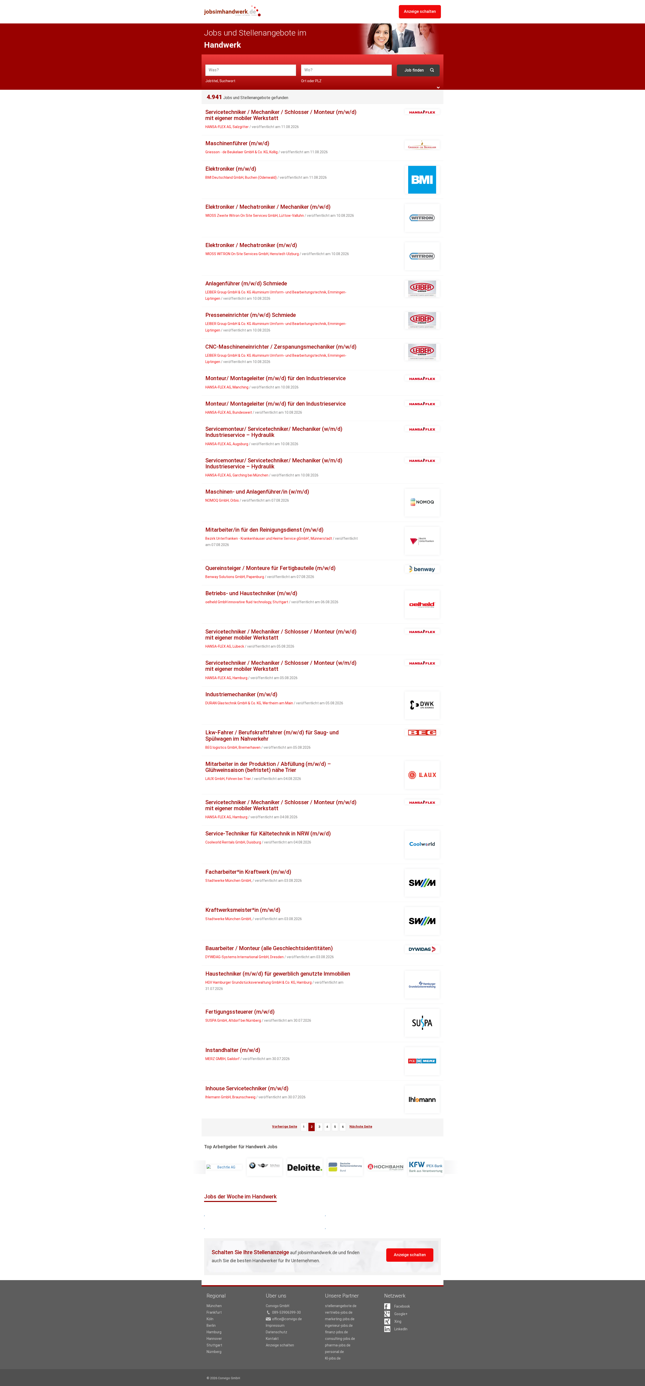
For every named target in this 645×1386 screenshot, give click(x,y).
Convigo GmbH (277, 1306)
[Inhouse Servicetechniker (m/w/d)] (422, 1099)
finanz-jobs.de (336, 1332)
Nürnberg (214, 1352)
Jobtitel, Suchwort (220, 81)
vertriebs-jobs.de (338, 1312)
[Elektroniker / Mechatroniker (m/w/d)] (422, 256)
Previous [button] (199, 1167)
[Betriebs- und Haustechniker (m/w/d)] (422, 604)
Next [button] (451, 1167)
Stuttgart (214, 1345)
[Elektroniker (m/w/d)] (422, 180)
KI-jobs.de (333, 1358)
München (214, 1306)
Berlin (211, 1325)
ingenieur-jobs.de (339, 1325)
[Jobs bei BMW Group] (264, 1167)
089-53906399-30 (286, 1312)
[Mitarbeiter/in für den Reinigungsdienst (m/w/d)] (422, 541)
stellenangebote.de (341, 1306)
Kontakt (272, 1339)
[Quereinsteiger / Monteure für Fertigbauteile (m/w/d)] (422, 569)
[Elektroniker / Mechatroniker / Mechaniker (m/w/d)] (422, 218)
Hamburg (214, 1332)
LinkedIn (400, 1329)
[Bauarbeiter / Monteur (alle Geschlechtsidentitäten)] (422, 949)
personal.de (334, 1352)
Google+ (401, 1314)
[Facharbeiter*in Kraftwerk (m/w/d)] (422, 883)
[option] (224, 1167)
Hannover (214, 1339)
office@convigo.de (287, 1319)
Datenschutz (276, 1332)
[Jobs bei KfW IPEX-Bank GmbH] (426, 1167)
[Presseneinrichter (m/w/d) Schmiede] (422, 320)
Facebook (402, 1306)
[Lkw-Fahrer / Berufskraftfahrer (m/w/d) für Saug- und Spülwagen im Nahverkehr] (422, 732)
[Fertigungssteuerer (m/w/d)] (422, 1023)
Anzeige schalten (420, 11)
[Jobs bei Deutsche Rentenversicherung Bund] (345, 1167)
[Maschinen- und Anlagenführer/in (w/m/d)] (422, 503)
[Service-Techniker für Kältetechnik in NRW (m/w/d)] (422, 845)
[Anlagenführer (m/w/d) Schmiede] (422, 289)
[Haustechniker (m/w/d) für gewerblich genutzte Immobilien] (422, 985)
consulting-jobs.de (340, 1339)
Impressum (275, 1325)
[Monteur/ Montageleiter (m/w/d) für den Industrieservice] (422, 377)
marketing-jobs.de (339, 1319)
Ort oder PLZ (311, 81)
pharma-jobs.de (337, 1345)
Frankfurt (214, 1312)
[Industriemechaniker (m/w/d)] (422, 705)
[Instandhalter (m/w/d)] (422, 1061)
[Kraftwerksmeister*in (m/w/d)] (422, 921)
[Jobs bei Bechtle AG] (224, 1167)
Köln (210, 1319)
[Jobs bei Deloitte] (305, 1167)
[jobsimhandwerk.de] (232, 11)
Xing (397, 1321)
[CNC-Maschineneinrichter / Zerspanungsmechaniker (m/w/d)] (422, 352)
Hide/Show (438, 87)
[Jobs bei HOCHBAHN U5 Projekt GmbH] (385, 1167)
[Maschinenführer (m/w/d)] (422, 144)
